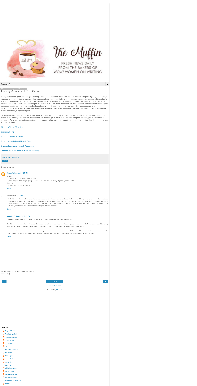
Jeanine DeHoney (11, 349)
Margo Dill (8, 362)
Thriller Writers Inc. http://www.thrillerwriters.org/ (20, 151)
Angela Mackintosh (12, 331)
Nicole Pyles (9, 371)
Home (55, 281)
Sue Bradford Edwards (13, 380)
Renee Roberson (11, 374)
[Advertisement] (54, 19)
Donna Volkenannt (14, 173)
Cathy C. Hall (9, 340)
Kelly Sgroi (9, 356)
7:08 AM (20, 196)
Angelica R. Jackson (15, 216)
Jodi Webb (9, 352)
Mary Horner (9, 365)
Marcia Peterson (11, 359)
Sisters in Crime (7, 132)
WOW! (7, 384)
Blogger (59, 290)
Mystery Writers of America (12, 127)
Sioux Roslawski (11, 377)
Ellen (6, 346)
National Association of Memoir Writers (16, 141)
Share (5, 161)
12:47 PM (26, 216)
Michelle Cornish (11, 368)
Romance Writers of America (12, 137)
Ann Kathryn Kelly (11, 334)
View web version (54, 286)
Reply (9, 189)
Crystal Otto (9, 343)
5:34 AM (25, 173)
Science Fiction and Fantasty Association (17, 146)
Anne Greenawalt (11, 337)
